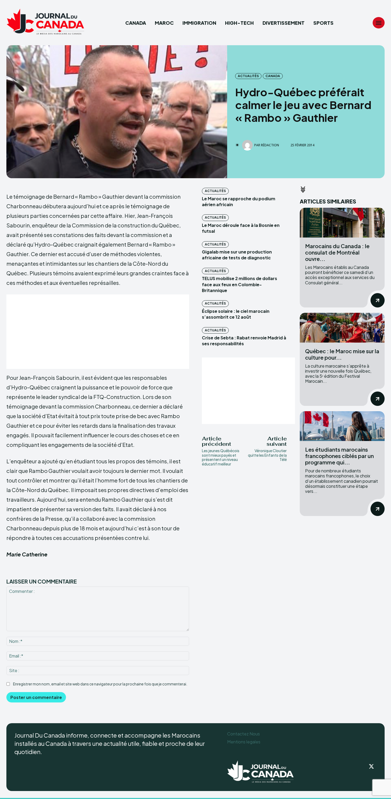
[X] (371, 766)
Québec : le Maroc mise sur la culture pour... (342, 354)
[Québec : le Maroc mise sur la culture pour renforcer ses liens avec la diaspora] (342, 328)
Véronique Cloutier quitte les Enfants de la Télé (267, 455)
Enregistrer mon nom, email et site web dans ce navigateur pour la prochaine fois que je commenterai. (100, 683)
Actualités (248, 76)
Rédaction (270, 145)
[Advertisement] (97, 331)
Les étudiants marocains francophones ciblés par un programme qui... (339, 455)
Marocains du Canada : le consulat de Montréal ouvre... (337, 252)
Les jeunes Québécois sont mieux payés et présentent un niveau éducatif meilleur (220, 457)
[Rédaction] (248, 145)
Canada (272, 76)
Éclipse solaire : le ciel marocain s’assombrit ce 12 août (235, 314)
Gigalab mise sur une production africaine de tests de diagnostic (237, 254)
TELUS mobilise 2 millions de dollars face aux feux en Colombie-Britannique (239, 284)
